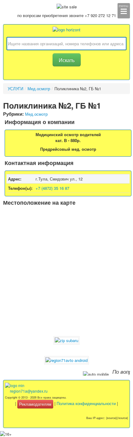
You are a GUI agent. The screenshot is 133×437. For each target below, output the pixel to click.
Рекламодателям (35, 404)
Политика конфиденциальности (86, 403)
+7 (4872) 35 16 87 (52, 188)
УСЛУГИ (15, 88)
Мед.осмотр (39, 88)
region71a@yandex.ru (29, 391)
